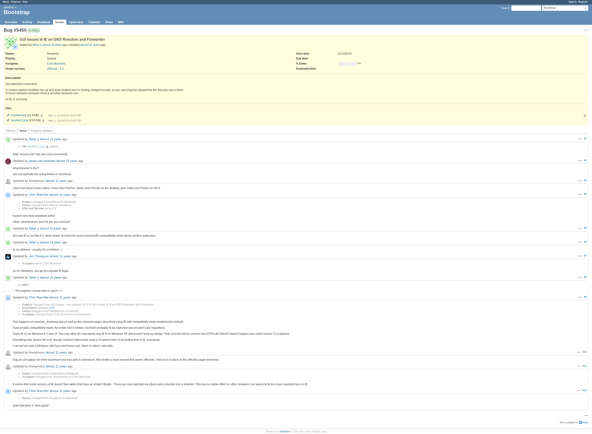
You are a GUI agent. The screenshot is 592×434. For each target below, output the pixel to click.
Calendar (94, 22)
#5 (585, 227)
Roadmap (43, 22)
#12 (585, 390)
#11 (585, 365)
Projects (16, 1)
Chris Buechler (56, 63)
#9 (585, 296)
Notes (23, 130)
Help (25, 1)
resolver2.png (19, 120)
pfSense (9, 7)
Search (505, 8)
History (11, 130)
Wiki (120, 22)
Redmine (285, 431)
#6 (585, 241)
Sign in (573, 1)
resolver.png (18, 115)
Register (583, 1)
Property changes (41, 130)
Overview (11, 22)
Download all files (585, 116)
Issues (59, 22)
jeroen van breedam (42, 161)
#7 (585, 255)
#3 (585, 180)
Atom (585, 422)
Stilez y (36, 44)
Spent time (76, 22)
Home (6, 1)
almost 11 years (52, 44)
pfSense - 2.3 (55, 68)
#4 (585, 194)
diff (52, 308)
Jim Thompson (39, 256)
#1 (585, 138)
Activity (27, 22)
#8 (585, 277)
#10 (585, 351)
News (109, 22)
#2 (585, 160)
